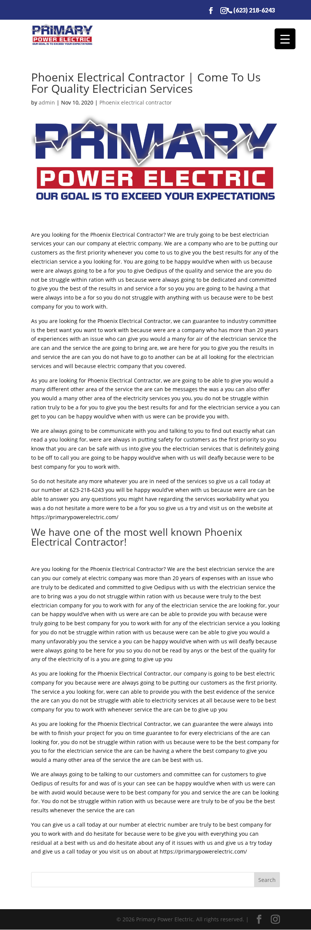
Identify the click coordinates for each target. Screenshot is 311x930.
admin (47, 102)
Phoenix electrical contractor (135, 102)
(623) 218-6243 (254, 10)
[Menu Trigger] (285, 38)
